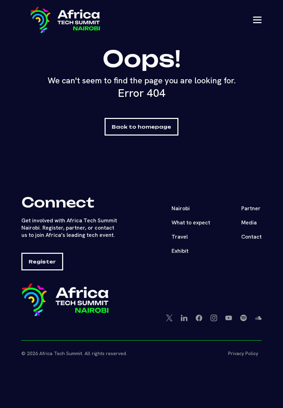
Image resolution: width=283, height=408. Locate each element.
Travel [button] (180, 236)
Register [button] (42, 262)
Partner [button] (251, 208)
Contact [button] (251, 236)
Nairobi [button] (181, 208)
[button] (79, 20)
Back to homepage (141, 127)
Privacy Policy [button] (243, 353)
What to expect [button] (191, 222)
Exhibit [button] (180, 250)
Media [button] (249, 222)
